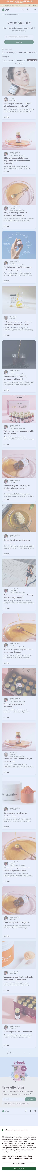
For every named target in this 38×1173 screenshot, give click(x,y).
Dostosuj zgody (19, 1163)
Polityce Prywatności (24, 1158)
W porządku (19, 1168)
